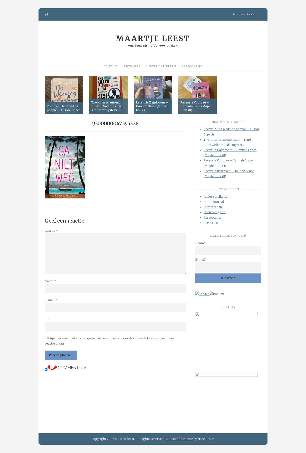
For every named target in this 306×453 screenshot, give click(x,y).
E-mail (51, 300)
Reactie (51, 231)
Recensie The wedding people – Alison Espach (64, 108)
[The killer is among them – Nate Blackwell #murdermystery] (108, 95)
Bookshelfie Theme (179, 439)
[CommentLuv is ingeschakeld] (66, 370)
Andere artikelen (161, 66)
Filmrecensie (213, 207)
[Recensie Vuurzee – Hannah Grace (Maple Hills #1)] (197, 95)
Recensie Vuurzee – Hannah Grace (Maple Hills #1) (195, 106)
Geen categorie (214, 212)
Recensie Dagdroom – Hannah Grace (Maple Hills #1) (152, 106)
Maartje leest (153, 38)
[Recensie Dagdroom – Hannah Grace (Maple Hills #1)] (153, 95)
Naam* (200, 243)
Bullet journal (214, 202)
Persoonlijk (192, 66)
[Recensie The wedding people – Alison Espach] (64, 95)
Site (47, 319)
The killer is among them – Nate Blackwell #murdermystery (108, 106)
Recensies (131, 66)
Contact (111, 66)
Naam (50, 281)
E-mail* (201, 259)
